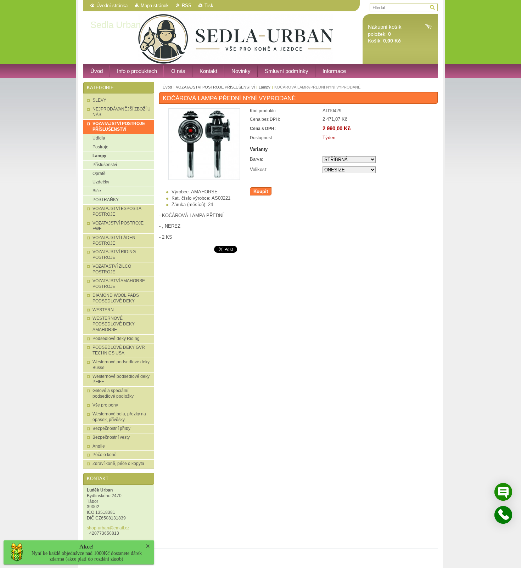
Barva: (256, 159)
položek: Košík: (385, 34)
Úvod (167, 87)
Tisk (209, 5)
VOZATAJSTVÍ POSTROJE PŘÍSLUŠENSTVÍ (215, 87)
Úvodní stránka (112, 5)
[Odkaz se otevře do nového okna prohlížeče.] (204, 178)
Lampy (264, 87)
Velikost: (259, 169)
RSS (186, 5)
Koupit (260, 191)
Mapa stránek (155, 5)
